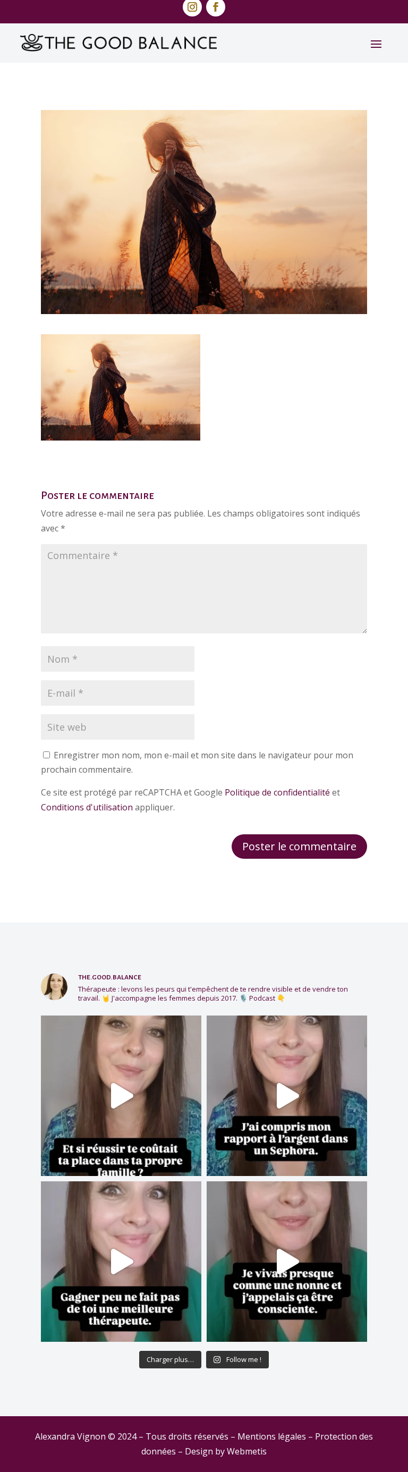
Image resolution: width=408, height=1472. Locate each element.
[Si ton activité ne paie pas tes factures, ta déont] (121, 1261)
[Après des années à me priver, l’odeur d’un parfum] (287, 1096)
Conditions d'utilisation (87, 807)
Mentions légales (271, 1436)
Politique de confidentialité (277, 792)
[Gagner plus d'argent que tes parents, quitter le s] (121, 1096)
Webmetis (247, 1451)
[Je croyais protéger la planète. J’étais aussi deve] (287, 1261)
